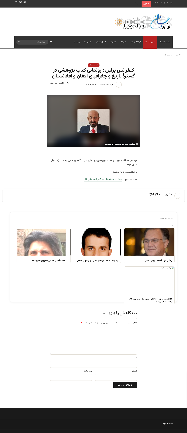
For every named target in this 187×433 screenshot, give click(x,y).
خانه (177, 55)
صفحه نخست (164, 41)
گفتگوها (113, 41)
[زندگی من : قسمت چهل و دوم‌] (149, 242)
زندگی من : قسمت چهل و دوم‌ (158, 260)
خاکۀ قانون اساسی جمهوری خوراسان (48, 260)
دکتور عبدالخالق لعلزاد (107, 84)
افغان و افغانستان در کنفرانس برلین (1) (103, 179)
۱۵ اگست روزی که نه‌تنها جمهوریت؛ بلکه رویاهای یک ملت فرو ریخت (150, 300)
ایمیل (134, 371)
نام (135, 357)
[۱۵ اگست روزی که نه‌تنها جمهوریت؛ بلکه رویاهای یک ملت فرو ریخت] (149, 281)
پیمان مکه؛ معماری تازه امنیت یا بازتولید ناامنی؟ (96, 260)
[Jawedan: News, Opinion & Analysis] (144, 21)
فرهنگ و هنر (136, 41)
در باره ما (87, 41)
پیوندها (77, 41)
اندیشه (123, 41)
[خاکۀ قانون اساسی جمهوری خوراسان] (42, 242)
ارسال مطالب (101, 41)
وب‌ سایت (88, 371)
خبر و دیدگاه (150, 41)
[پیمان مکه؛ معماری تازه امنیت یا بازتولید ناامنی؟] (96, 242)
